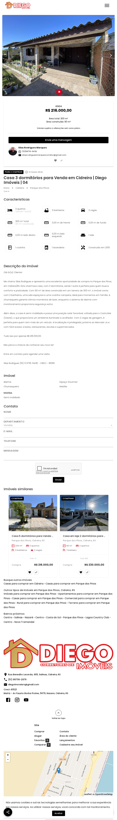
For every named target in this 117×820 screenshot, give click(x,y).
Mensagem (11, 451)
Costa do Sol (53, 617)
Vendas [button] (8, 425)
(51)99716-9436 (29, 151)
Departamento (14, 421)
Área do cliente (68, 735)
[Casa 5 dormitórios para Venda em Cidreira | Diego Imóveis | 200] (33, 513)
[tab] (59, 92)
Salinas (18, 617)
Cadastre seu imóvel (71, 744)
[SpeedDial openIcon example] (8, 812)
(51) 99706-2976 (17, 679)
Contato (64, 731)
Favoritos (41, 740)
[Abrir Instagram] (17, 700)
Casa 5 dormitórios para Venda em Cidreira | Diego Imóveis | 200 (52, 536)
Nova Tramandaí (24, 622)
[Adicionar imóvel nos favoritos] (55, 160)
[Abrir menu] (107, 5)
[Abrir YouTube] (26, 700)
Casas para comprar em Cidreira (23, 583)
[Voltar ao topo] (58, 713)
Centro (8, 617)
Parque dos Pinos (39, 187)
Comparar (41, 744)
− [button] (8, 759)
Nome (7, 412)
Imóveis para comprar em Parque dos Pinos (30, 594)
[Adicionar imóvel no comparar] (61, 160)
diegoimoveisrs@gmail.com (23, 684)
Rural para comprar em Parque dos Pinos (41, 603)
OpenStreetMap (104, 794)
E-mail (8, 431)
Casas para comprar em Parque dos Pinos (71, 583)
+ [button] (8, 755)
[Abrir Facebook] (8, 700)
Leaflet (88, 794)
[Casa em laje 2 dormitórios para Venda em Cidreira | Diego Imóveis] (84, 513)
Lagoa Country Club (97, 617)
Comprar (39, 731)
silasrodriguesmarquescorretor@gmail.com (44, 155)
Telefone (10, 441)
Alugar (38, 735)
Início (6, 187)
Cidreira (20, 187)
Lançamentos (67, 740)
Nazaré (29, 617)
